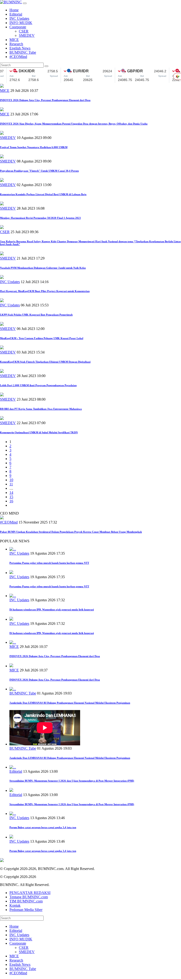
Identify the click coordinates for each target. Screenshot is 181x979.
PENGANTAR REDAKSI (29, 893)
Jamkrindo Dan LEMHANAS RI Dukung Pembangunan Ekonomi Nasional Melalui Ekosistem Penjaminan (69, 702)
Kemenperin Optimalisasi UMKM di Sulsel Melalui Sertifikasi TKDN (39, 432)
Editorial (15, 14)
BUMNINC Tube (22, 52)
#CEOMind (18, 57)
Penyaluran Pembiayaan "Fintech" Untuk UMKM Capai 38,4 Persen (39, 170)
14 (11, 493)
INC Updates (19, 18)
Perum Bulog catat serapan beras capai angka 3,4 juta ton (42, 827)
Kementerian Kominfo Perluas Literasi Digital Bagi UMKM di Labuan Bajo (43, 194)
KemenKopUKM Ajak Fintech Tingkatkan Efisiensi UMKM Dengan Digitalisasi (45, 361)
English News (19, 48)
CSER (24, 31)
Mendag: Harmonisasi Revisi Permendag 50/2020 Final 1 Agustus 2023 (40, 217)
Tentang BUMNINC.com (28, 897)
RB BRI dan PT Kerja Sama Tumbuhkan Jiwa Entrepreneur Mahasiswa (41, 408)
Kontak (15, 905)
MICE (14, 40)
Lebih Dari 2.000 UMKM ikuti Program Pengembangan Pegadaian (38, 385)
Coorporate (17, 27)
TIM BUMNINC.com (26, 901)
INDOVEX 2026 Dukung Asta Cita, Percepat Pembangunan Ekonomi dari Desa (45, 100)
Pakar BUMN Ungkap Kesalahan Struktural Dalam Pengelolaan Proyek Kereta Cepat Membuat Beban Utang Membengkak (71, 531)
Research (16, 44)
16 (11, 501)
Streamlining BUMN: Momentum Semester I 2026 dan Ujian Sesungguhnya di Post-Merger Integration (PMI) (71, 780)
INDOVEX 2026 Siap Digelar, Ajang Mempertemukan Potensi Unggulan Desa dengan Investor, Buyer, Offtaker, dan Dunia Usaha (74, 123)
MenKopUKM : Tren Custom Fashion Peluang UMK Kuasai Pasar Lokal (41, 338)
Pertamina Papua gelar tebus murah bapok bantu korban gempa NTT (49, 562)
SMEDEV (27, 35)
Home (14, 10)
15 (11, 497)
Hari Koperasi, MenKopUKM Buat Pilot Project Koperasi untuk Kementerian (45, 291)
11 (11, 484)
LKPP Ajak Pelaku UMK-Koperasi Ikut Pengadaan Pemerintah (36, 314)
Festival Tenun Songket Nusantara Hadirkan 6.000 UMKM (33, 147)
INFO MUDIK (20, 23)
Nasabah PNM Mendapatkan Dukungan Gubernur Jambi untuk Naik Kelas (43, 267)
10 (11, 480)
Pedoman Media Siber (25, 910)
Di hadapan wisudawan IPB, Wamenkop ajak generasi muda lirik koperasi (51, 609)
